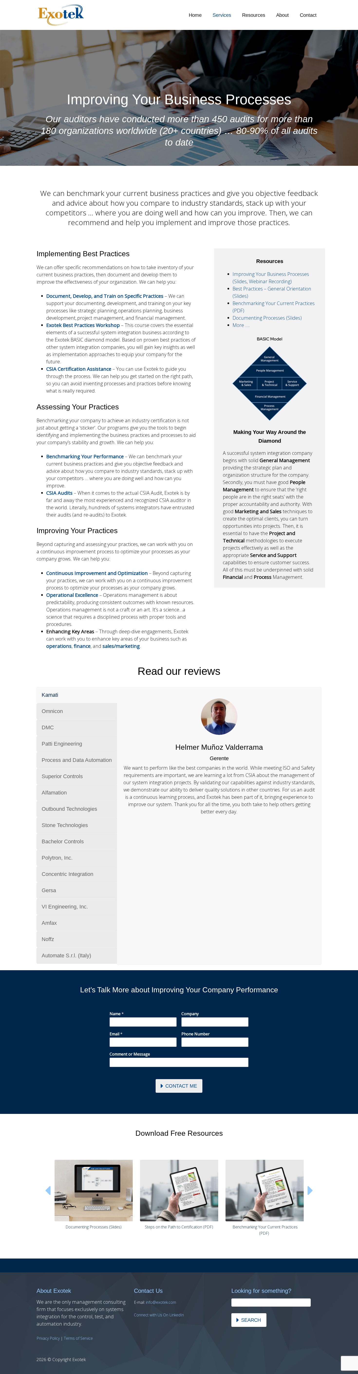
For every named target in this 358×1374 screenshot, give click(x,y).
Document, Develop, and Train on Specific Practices (104, 296)
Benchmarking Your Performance (85, 456)
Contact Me (181, 1086)
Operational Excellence (72, 595)
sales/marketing (121, 646)
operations (59, 646)
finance (82, 646)
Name (117, 1013)
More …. (241, 325)
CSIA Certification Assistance (78, 369)
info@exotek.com (161, 1302)
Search (251, 1320)
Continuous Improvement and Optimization (97, 573)
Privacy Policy (48, 1338)
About (282, 15)
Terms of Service (78, 1338)
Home (195, 15)
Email (116, 1034)
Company (190, 1013)
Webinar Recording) (270, 281)
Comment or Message (130, 1054)
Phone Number (195, 1034)
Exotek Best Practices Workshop (83, 325)
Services (222, 15)
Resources (253, 15)
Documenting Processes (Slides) (267, 318)
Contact (308, 15)
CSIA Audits (59, 493)
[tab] (77, 695)
